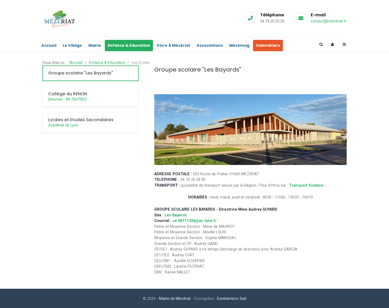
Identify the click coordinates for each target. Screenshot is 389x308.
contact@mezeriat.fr (329, 21)
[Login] (332, 44)
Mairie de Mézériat (175, 298)
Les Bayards (176, 215)
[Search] (321, 44)
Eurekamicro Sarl (231, 298)
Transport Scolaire (306, 185)
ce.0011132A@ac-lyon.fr (195, 221)
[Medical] (59, 19)
